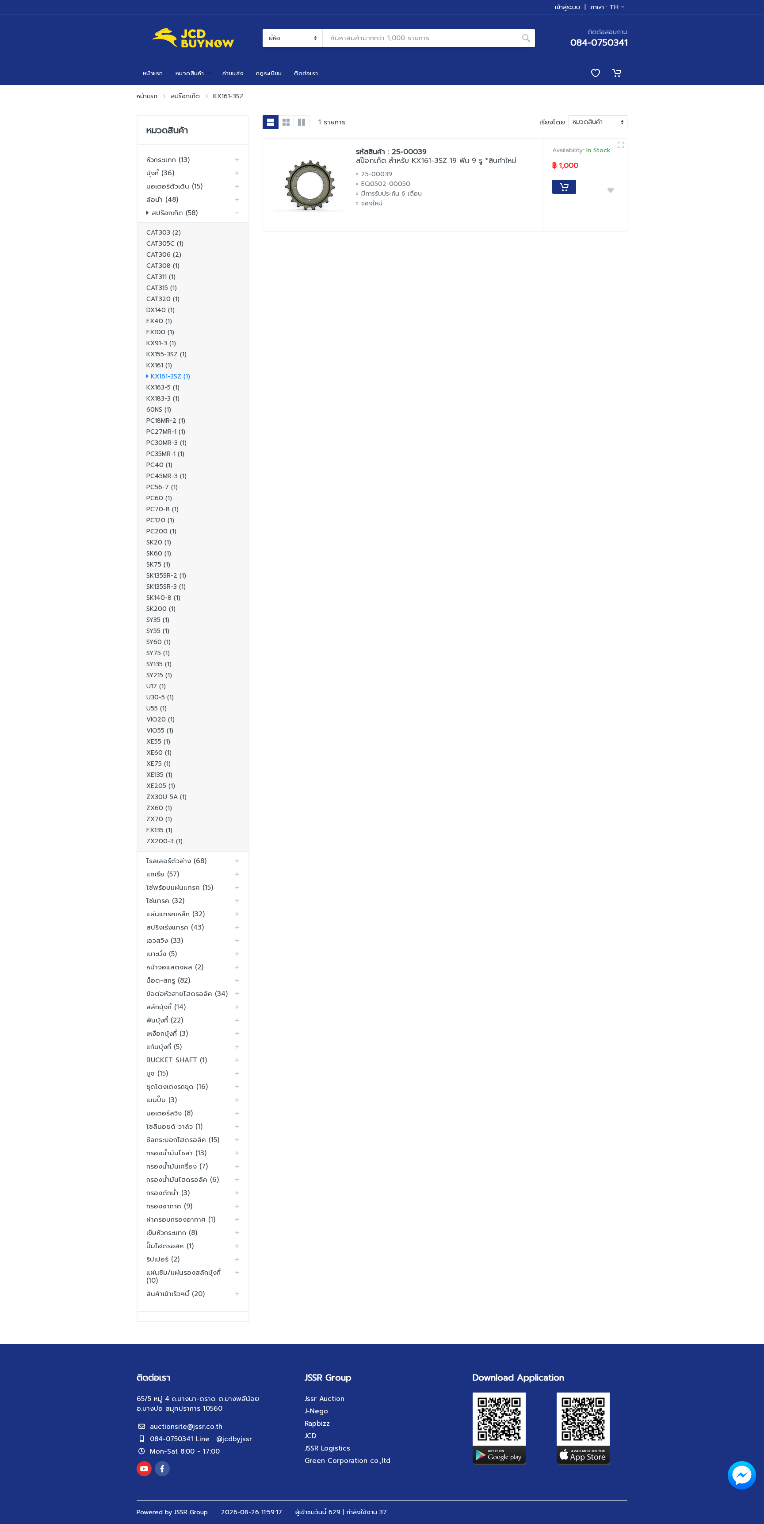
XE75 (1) (158, 763)
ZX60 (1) (159, 808)
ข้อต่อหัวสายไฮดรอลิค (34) (187, 994)
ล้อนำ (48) (162, 199)
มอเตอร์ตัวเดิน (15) (174, 186)
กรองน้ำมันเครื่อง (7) (177, 1166)
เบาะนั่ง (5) (161, 954)
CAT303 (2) (163, 232)
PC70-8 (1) (162, 509)
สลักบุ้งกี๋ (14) (166, 1007)
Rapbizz (317, 1423)
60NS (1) (158, 409)
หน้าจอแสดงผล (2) (174, 967)
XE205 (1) (160, 786)
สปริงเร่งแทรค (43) (175, 927)
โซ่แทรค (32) (165, 901)
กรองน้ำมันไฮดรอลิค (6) (182, 1179)
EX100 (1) (160, 332)
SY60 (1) (158, 642)
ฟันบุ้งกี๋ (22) (164, 1020)
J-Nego (316, 1411)
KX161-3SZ (228, 96)
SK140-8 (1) (163, 597)
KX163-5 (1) (163, 387)
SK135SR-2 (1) (166, 575)
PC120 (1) (160, 520)
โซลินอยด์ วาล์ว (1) (174, 1126)
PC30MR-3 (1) (166, 443)
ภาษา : (604, 7)
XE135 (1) (159, 774)
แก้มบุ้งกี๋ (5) (164, 1047)
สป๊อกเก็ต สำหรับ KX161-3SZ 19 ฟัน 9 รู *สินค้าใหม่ (436, 160)
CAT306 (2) (163, 254)
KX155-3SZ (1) (166, 354)
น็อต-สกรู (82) (168, 980)
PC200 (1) (161, 531)
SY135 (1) (159, 664)
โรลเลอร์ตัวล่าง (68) (176, 861)
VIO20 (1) (160, 719)
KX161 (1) (159, 365)
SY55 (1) (157, 631)
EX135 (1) (159, 830)
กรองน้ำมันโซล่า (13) (176, 1153)
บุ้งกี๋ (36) (160, 173)
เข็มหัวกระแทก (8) (171, 1233)
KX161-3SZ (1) (170, 376)
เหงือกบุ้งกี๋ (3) (167, 1033)
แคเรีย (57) (162, 874)
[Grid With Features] (301, 122)
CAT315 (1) (161, 288)
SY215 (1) (159, 675)
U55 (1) (156, 708)
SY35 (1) (157, 620)
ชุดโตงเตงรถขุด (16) (177, 1087)
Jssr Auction (324, 1399)
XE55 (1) (158, 741)
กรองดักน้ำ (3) (168, 1193)
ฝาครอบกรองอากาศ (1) (180, 1219)
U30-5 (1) (160, 697)
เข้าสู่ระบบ (567, 7)
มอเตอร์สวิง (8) (169, 1113)
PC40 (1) (159, 465)
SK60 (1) (158, 553)
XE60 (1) (159, 752)
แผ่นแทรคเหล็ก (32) (175, 914)
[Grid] (286, 122)
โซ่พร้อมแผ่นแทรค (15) (179, 887)
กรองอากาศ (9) (169, 1206)
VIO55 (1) (159, 730)
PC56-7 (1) (162, 487)
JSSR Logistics (327, 1448)
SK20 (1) (158, 542)
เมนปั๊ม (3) (161, 1100)
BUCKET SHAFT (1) (176, 1060)
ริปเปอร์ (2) (163, 1259)
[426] (620, 144)
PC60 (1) (159, 498)
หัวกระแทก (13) (168, 160)
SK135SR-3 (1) (166, 586)
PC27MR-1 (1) (165, 431)
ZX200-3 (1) (164, 841)
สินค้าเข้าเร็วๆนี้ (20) (175, 1294)
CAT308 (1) (163, 265)
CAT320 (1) (163, 299)
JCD (311, 1436)
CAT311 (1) (161, 277)
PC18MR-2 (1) (165, 420)
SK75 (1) (158, 564)
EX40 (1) (159, 321)
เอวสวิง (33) (164, 940)
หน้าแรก (147, 96)
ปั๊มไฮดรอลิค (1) (170, 1246)
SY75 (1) (158, 653)
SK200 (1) (161, 608)
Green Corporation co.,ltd (347, 1461)
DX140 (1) (160, 310)
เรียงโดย (552, 122)
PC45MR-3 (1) (166, 476)
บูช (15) (157, 1073)
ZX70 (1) (159, 819)
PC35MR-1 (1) (165, 454)
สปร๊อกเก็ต (185, 96)
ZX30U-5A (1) (166, 797)
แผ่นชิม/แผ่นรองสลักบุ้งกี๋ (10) (183, 1276)
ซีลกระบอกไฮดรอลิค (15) (182, 1140)
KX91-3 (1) (161, 343)
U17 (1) (156, 686)
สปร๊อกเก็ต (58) (175, 213)
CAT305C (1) (164, 243)
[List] (271, 122)
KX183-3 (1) (163, 398)
